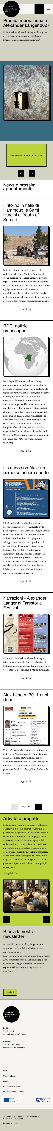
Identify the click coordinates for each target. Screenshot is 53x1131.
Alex (14, 526)
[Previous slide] (6, 919)
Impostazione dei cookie (13, 1092)
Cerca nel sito (9, 1076)
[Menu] (48, 9)
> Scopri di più (10, 873)
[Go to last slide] (21, 173)
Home (5, 1071)
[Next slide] (32, 173)
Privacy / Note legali (12, 1086)
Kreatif (15, 1123)
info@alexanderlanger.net (14, 1048)
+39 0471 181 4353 (11, 1045)
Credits (6, 1081)
